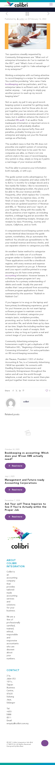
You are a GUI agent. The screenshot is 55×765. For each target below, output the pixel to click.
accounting (10, 276)
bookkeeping (11, 84)
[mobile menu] (51, 4)
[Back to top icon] (44, 743)
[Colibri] (16, 3)
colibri (21, 19)
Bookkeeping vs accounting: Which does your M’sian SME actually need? (27, 456)
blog (9, 727)
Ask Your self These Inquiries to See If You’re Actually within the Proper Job (25, 507)
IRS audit (20, 120)
